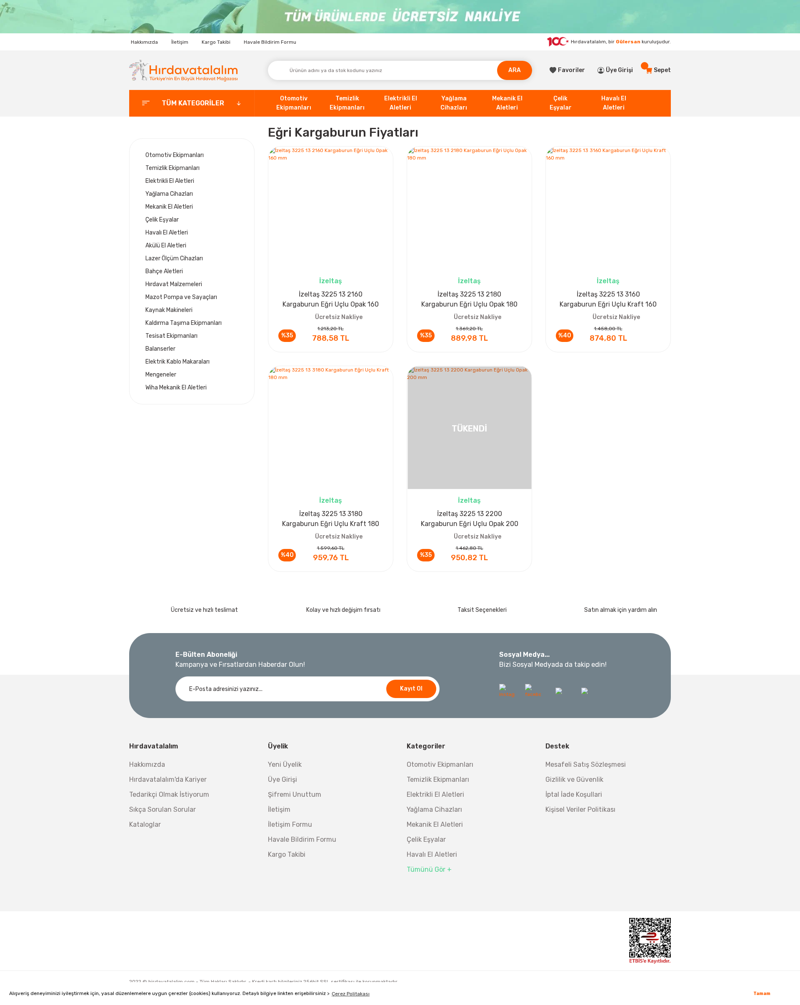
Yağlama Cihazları (434, 809)
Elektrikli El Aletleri (435, 794)
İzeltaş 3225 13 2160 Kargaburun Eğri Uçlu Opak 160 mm (330, 299)
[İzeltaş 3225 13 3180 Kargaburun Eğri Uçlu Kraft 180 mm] (330, 428)
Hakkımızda (144, 42)
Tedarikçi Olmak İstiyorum (169, 794)
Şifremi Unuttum (294, 794)
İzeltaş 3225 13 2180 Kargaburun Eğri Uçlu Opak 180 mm (469, 299)
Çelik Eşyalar (426, 839)
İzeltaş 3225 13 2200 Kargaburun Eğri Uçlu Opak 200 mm (469, 519)
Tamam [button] (761, 993)
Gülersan (628, 42)
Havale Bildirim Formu (270, 42)
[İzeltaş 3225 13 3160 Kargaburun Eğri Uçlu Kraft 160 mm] (608, 209)
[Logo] (183, 70)
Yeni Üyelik (285, 764)
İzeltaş (330, 281)
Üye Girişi (282, 779)
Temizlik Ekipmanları (438, 779)
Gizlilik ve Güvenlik (574, 779)
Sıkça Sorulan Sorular (162, 809)
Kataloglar (145, 824)
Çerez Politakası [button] (351, 994)
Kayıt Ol (411, 688)
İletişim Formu (290, 824)
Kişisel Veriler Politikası (580, 809)
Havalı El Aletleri (432, 854)
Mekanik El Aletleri (435, 824)
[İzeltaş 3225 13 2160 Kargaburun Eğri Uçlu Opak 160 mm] (330, 209)
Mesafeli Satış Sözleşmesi (585, 764)
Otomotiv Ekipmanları (440, 764)
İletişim (179, 42)
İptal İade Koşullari (573, 794)
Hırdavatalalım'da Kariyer (168, 779)
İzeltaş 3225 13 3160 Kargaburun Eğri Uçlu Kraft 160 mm (608, 299)
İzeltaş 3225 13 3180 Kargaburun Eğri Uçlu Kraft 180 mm (330, 519)
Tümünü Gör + (429, 869)
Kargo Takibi (216, 42)
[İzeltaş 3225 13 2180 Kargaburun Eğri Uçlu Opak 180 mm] (469, 209)
